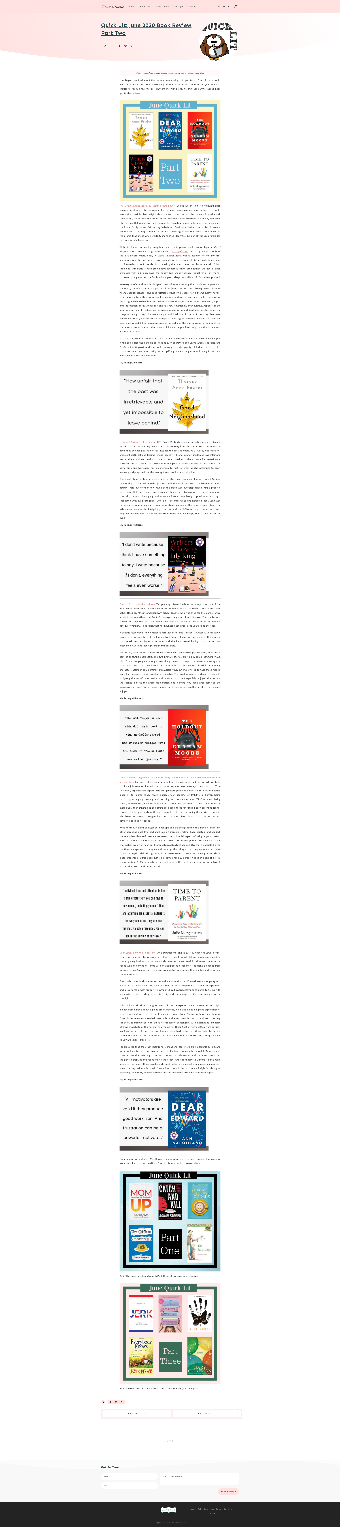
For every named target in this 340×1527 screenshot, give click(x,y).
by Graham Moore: (145, 604)
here (197, 1163)
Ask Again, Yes (180, 251)
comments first (230, 1441)
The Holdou (126, 604)
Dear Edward (127, 952)
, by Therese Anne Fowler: (161, 205)
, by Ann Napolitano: (145, 952)
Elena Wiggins (125, 1517)
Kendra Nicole (113, 6)
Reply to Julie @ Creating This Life (217, 1501)
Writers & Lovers (129, 442)
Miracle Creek (179, 687)
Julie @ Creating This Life (132, 1477)
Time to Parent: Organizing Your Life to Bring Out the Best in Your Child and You (165, 777)
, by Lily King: (146, 442)
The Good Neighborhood (133, 205)
